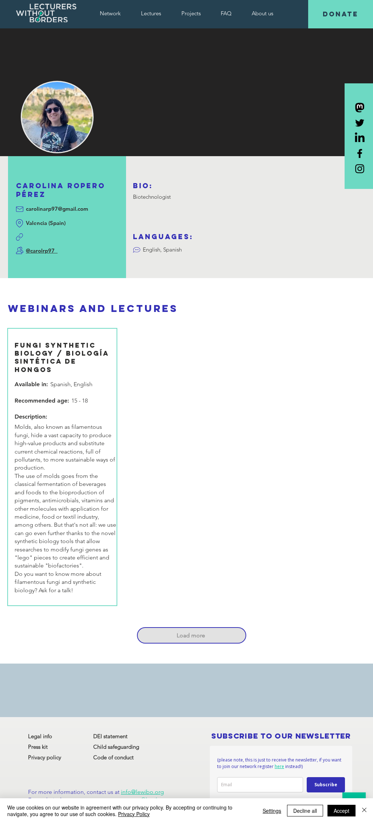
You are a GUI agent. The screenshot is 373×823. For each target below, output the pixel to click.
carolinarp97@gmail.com (57, 208)
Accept (341, 810)
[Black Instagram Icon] (360, 169)
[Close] (364, 810)
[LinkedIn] (360, 138)
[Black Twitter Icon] (360, 123)
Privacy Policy (134, 814)
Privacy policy (44, 757)
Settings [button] (272, 810)
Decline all (305, 810)
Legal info (40, 736)
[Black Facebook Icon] (360, 153)
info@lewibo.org (142, 791)
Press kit (38, 746)
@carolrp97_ (42, 250)
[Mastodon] (360, 108)
